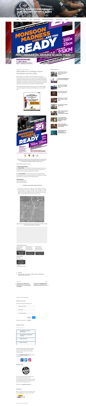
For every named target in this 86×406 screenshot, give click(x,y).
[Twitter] (25, 360)
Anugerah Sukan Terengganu (47, 19)
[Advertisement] (32, 235)
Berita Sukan (23, 19)
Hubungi (67, 19)
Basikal (20, 272)
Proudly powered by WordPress (22, 403)
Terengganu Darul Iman (24, 275)
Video (30, 19)
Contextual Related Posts (21, 266)
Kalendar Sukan (37, 19)
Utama (17, 19)
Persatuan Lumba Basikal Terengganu (34, 274)
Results (29, 317)
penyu (27, 69)
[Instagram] (29, 360)
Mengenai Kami (59, 19)
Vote (34, 317)
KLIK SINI (29, 320)
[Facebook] (22, 360)
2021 (19, 274)
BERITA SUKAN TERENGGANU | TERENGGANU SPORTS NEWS (35, 10)
